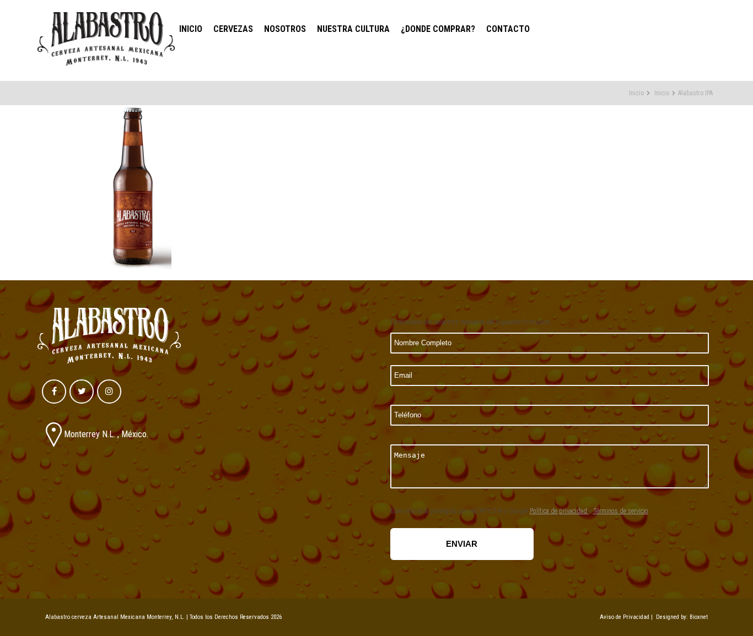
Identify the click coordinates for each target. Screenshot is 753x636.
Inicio (190, 29)
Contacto (508, 29)
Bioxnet (699, 617)
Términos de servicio (620, 511)
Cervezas (233, 29)
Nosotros (285, 29)
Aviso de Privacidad (624, 617)
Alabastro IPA (695, 93)
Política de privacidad (559, 511)
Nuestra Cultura (353, 29)
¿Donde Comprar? (438, 29)
